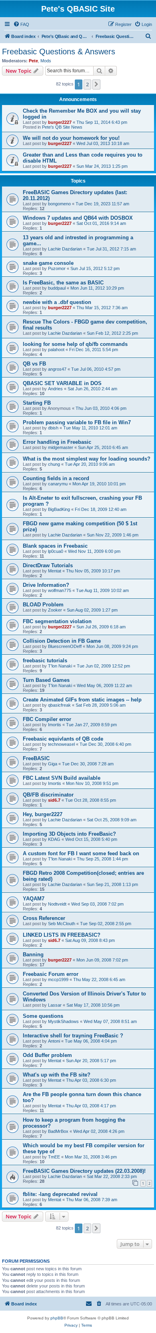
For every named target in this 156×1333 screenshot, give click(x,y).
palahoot (56, 349)
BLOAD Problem (43, 605)
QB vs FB (34, 364)
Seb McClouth (61, 923)
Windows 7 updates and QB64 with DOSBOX (78, 218)
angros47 (57, 369)
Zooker (55, 610)
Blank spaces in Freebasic (55, 546)
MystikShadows (63, 1021)
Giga (52, 763)
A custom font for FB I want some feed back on (81, 853)
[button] (96, 84)
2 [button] (87, 84)
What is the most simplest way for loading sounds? (86, 459)
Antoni (54, 1041)
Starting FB (37, 403)
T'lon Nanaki (60, 666)
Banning (33, 955)
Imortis (54, 724)
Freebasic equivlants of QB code (63, 739)
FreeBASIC (36, 758)
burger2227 (60, 122)
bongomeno (59, 203)
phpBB (56, 1318)
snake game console (48, 263)
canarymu (58, 483)
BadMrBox (58, 1131)
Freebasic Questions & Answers (58, 51)
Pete (33, 60)
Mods (45, 60)
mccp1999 (58, 979)
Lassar (55, 1005)
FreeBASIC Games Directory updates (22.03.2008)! (84, 1171)
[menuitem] (21, 24)
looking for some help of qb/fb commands (75, 344)
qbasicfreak (59, 705)
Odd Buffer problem (47, 1055)
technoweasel (61, 744)
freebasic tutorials (45, 661)
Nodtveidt (57, 904)
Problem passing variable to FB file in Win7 (77, 422)
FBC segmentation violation (57, 621)
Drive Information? (46, 585)
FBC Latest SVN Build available (61, 778)
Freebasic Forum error (50, 974)
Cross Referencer (44, 918)
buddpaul (57, 288)
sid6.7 (54, 800)
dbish (53, 427)
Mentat (54, 570)
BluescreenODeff (65, 646)
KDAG (54, 839)
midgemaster (60, 447)
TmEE (54, 1156)
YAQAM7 (33, 899)
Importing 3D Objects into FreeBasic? (69, 834)
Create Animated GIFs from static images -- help (82, 700)
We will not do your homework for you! (71, 138)
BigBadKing (59, 509)
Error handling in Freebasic (57, 442)
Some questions (43, 1016)
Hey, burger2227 (42, 814)
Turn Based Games (46, 680)
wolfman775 (59, 590)
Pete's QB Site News (62, 127)
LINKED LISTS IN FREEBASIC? (61, 935)
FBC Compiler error (47, 719)
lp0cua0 (55, 551)
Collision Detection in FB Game (62, 641)
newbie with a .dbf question (57, 302)
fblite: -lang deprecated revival (60, 1194)
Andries (55, 388)
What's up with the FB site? (56, 1075)
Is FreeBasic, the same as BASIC (63, 283)
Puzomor (57, 268)
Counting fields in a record (56, 478)
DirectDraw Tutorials (48, 565)
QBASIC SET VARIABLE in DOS (62, 383)
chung (54, 464)
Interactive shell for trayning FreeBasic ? (73, 1036)
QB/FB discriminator (48, 795)
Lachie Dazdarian (65, 248)
